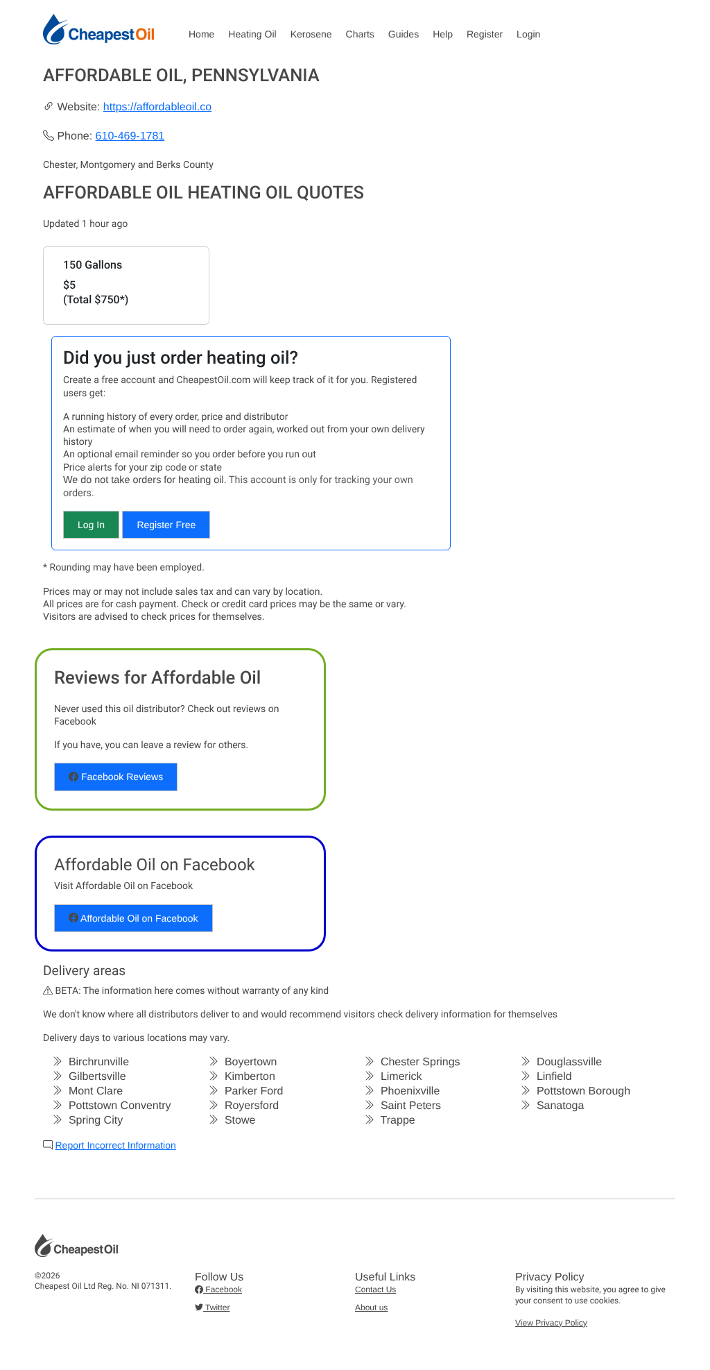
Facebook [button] (222, 1289)
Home (201, 34)
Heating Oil (252, 34)
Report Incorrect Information (115, 1145)
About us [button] (371, 1307)
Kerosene (311, 34)
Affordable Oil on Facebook (138, 918)
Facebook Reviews (120, 776)
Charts (360, 34)
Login (528, 34)
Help (443, 34)
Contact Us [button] (375, 1289)
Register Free (166, 524)
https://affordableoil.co (157, 107)
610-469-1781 (130, 136)
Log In (91, 524)
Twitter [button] (216, 1307)
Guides (403, 34)
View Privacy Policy (551, 1323)
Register (485, 34)
